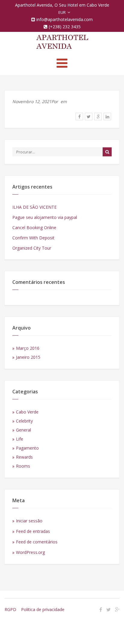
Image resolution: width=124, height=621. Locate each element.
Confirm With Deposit (33, 238)
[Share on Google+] (98, 116)
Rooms (23, 466)
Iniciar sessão (29, 521)
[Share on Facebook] (79, 116)
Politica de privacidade (42, 609)
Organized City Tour (31, 248)
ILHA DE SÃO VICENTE (34, 207)
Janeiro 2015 (28, 357)
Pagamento (27, 448)
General (23, 430)
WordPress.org (30, 552)
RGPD (10, 609)
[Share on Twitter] (88, 116)
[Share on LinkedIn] (107, 116)
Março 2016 (27, 348)
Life (19, 439)
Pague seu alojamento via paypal (44, 217)
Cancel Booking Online (34, 227)
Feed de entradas (33, 531)
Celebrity (24, 421)
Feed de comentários (36, 542)
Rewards (24, 457)
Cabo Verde (27, 412)
